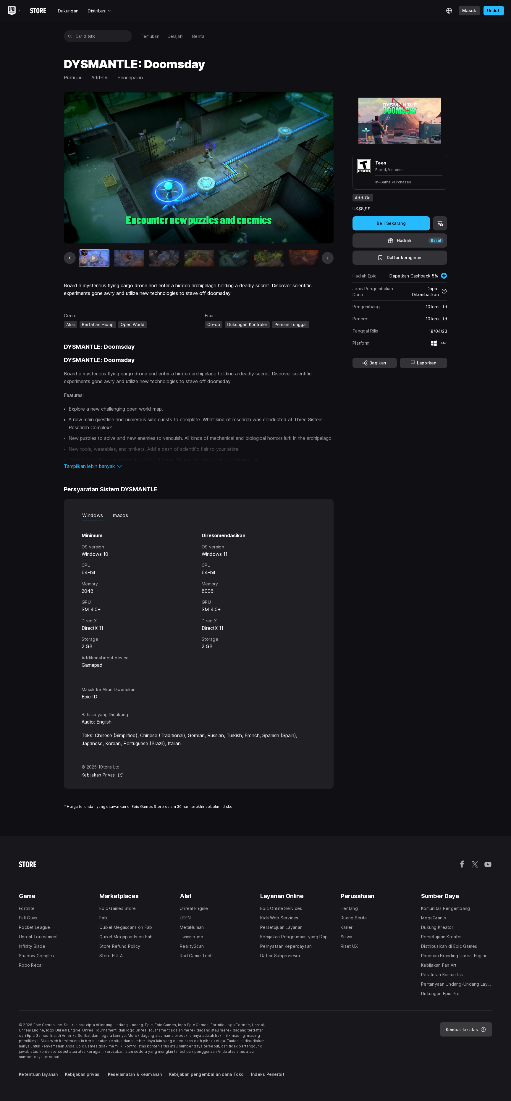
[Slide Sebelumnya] (70, 258)
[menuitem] (150, 36)
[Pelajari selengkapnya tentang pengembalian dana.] (444, 291)
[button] (199, 466)
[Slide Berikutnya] (328, 258)
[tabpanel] (199, 598)
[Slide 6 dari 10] (268, 258)
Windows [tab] (92, 515)
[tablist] (199, 515)
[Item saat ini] (94, 258)
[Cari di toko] (70, 36)
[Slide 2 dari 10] (129, 258)
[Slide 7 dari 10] (303, 258)
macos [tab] (120, 515)
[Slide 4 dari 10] (199, 258)
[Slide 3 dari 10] (164, 258)
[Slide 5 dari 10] (234, 258)
